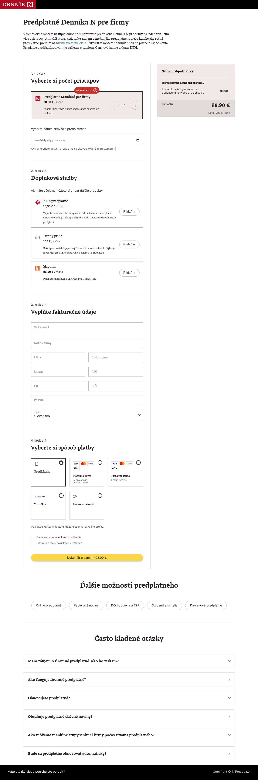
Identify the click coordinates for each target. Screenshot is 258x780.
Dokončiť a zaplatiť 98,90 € (87, 557)
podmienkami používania (65, 537)
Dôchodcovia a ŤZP (125, 605)
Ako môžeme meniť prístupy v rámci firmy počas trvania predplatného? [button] (91, 735)
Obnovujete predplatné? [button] (49, 698)
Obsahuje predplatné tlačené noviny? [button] (60, 716)
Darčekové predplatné (206, 605)
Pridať (129, 212)
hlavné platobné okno (71, 43)
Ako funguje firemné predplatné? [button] (57, 679)
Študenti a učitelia (165, 605)
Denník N (18, 4)
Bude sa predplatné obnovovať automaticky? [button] (67, 753)
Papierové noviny (86, 605)
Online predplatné (48, 605)
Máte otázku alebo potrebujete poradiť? (36, 771)
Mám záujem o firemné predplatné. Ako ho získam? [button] (73, 661)
